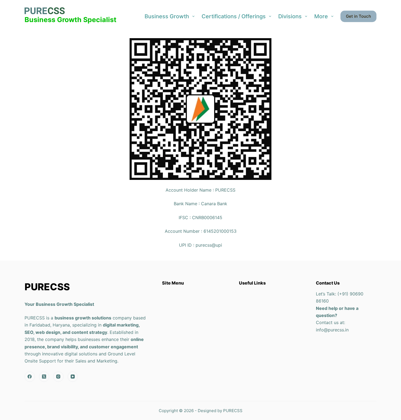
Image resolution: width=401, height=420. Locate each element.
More (321, 16)
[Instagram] (58, 376)
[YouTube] (73, 376)
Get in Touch (358, 16)
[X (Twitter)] (44, 376)
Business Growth (167, 16)
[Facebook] (30, 376)
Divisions (290, 16)
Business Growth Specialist (70, 20)
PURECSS (233, 410)
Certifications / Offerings (234, 16)
